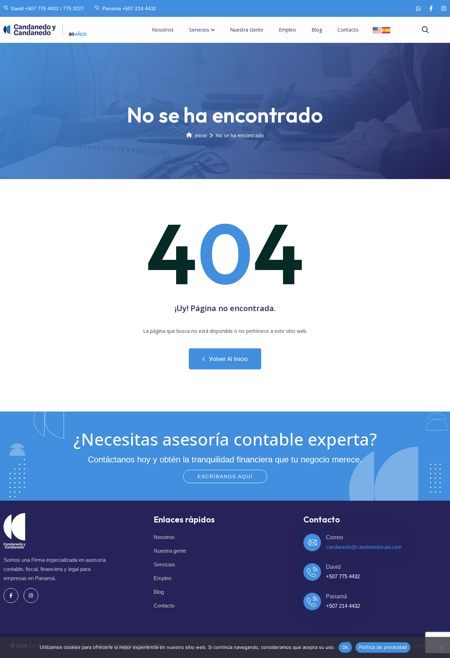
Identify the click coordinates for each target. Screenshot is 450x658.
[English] (377, 29)
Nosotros (163, 29)
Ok (345, 647)
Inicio (201, 135)
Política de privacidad (383, 647)
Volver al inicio (228, 359)
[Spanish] (386, 29)
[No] (441, 647)
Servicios (199, 29)
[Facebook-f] (431, 8)
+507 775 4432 (343, 576)
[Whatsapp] (418, 8)
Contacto (348, 29)
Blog (316, 29)
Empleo (287, 29)
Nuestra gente (246, 29)
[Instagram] (443, 8)
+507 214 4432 (343, 606)
